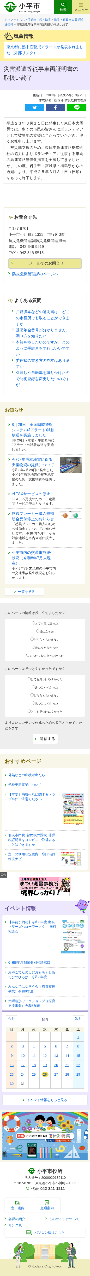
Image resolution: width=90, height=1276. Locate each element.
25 (34, 1074)
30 (12, 1084)
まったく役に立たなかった (46, 655)
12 (45, 1056)
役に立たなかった (46, 647)
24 (23, 1074)
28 (67, 1074)
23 (12, 1074)
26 (45, 1074)
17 (23, 1065)
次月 (78, 1018)
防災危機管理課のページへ (35, 274)
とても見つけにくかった (46, 711)
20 (56, 1065)
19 (45, 1065)
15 (78, 1056)
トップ (9, 19)
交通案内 (47, 1208)
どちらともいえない (47, 639)
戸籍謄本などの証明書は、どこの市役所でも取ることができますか (43, 318)
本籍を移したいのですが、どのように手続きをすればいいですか (43, 348)
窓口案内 (17, 1208)
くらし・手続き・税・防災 (33, 19)
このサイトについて (64, 1219)
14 (67, 1056)
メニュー (81, 10)
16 (12, 1065)
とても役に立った (46, 623)
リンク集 (15, 1225)
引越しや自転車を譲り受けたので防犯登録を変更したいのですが (43, 379)
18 (34, 1065)
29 (78, 1074)
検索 (63, 10)
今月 (11, 1018)
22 (78, 1065)
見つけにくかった (46, 703)
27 (56, 1074)
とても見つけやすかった (46, 679)
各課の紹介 (16, 1219)
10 (23, 1056)
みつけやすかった (46, 687)
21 (67, 1065)
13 (56, 1056)
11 (34, 1056)
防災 (57, 19)
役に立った (46, 631)
